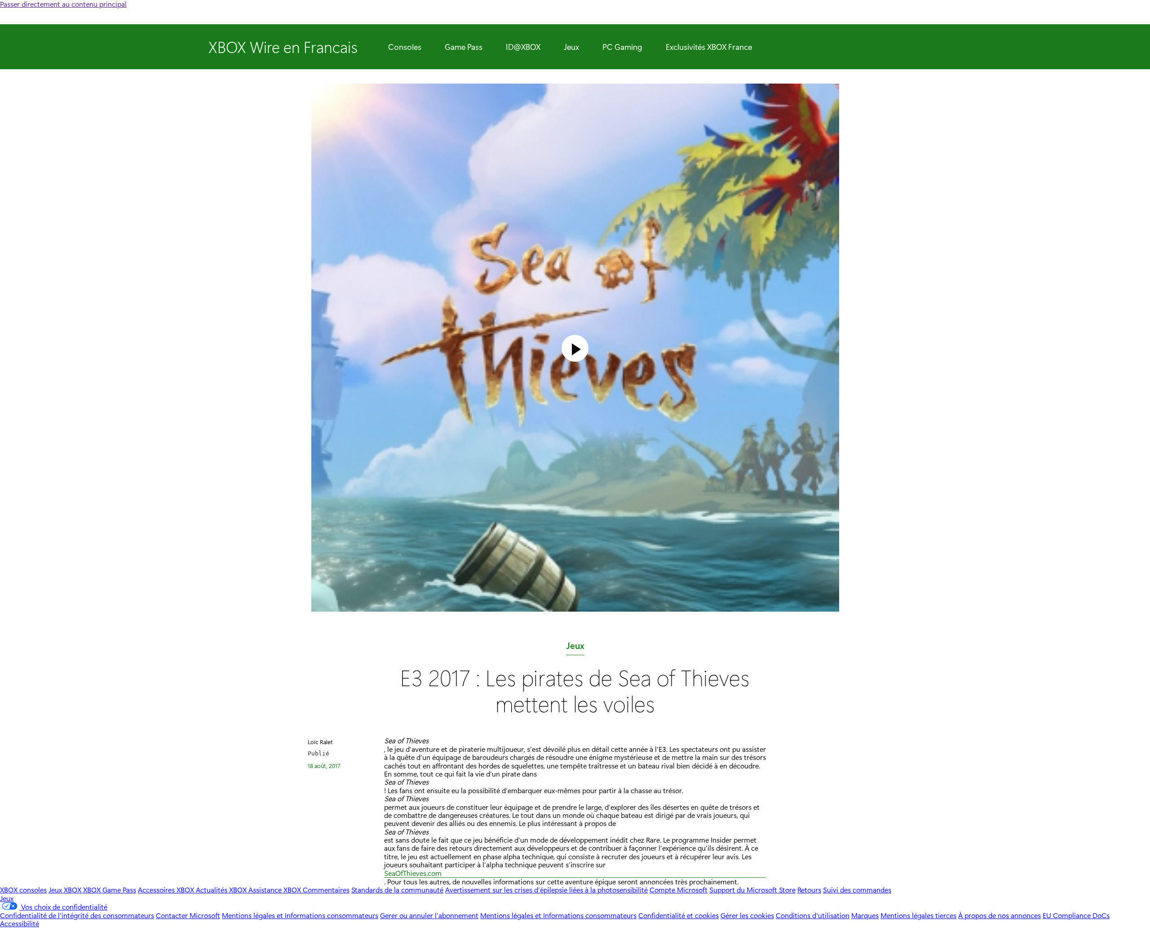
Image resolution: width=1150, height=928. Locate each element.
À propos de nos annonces (999, 915)
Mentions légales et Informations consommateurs (300, 915)
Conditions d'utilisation (812, 915)
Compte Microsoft (679, 889)
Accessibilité (19, 923)
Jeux (571, 46)
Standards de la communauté (397, 889)
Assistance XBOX (275, 889)
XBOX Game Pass (109, 889)
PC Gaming (622, 46)
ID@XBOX (523, 46)
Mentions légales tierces (918, 915)
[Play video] (575, 348)
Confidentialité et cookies (678, 915)
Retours (809, 889)
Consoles (404, 46)
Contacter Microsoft (188, 915)
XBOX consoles (23, 889)
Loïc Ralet (320, 742)
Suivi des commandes (857, 889)
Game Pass (463, 46)
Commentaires (326, 889)
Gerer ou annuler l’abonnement (429, 915)
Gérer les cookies (747, 915)
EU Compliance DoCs (1076, 915)
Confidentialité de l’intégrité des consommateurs (77, 915)
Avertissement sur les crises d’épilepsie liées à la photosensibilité (546, 889)
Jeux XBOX (66, 889)
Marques (865, 915)
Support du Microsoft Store (752, 889)
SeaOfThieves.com (413, 873)
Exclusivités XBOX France (709, 46)
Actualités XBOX (222, 889)
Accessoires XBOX (167, 889)
